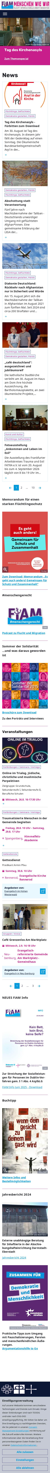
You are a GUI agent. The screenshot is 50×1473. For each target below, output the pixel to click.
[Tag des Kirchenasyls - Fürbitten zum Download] (25, 155)
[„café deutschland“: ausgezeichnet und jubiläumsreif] (25, 399)
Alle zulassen (25, 1452)
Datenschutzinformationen (24, 1445)
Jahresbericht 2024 (14, 1257)
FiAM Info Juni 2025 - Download (22, 1087)
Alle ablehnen (25, 1468)
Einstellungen (25, 1460)
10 (33, 487)
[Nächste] (39, 488)
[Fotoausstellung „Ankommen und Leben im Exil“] (25, 478)
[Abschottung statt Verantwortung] (25, 237)
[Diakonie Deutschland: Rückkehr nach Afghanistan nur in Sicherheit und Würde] (25, 316)
